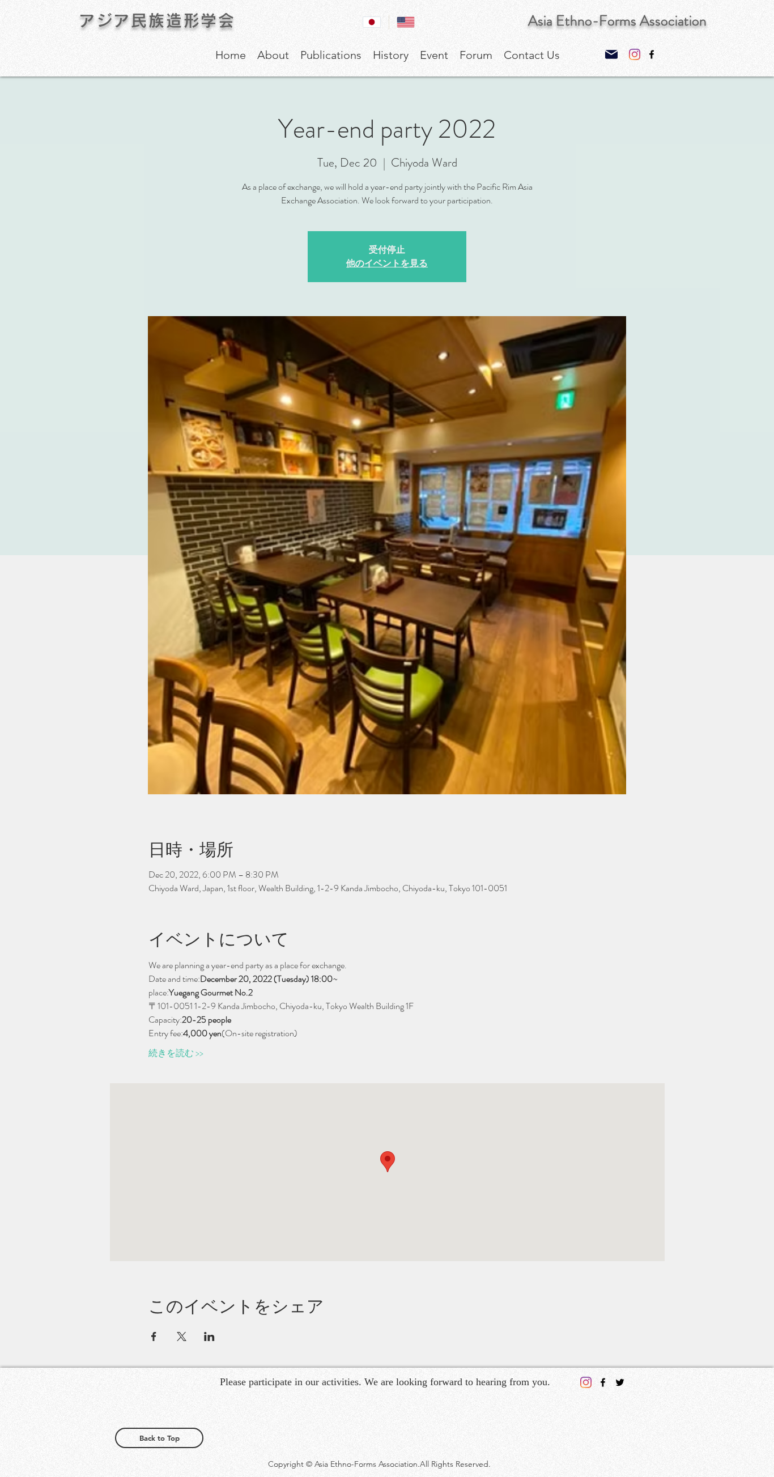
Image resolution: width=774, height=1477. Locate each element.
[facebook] (651, 54)
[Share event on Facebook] (153, 1336)
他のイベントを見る (387, 263)
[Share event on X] (181, 1336)
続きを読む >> (175, 1053)
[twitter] (620, 1382)
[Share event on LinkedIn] (209, 1336)
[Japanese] (372, 22)
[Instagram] (634, 54)
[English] (406, 22)
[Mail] (611, 54)
